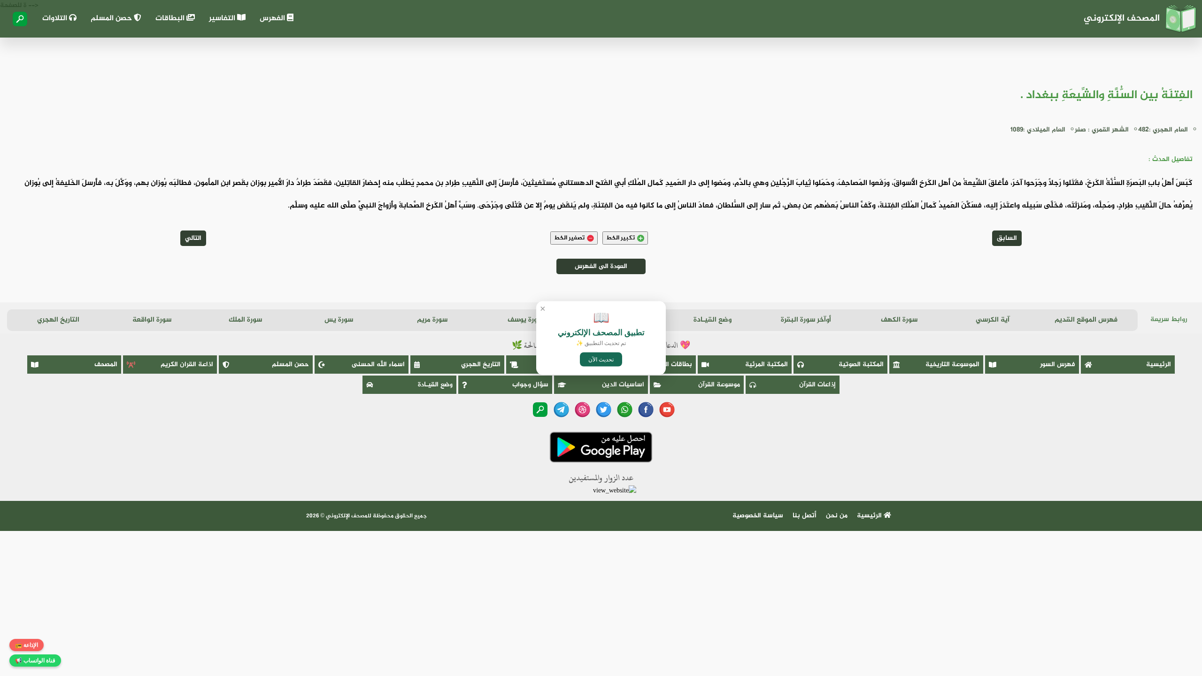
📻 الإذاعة (26, 645)
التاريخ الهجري (58, 320)
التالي (193, 238)
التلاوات (55, 18)
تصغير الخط (569, 238)
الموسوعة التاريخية (952, 364)
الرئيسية (1158, 364)
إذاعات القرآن (817, 384)
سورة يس (338, 320)
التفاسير (223, 18)
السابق (1007, 238)
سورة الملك (245, 320)
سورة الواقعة (151, 320)
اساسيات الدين (623, 384)
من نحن (837, 515)
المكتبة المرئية (766, 364)
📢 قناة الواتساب (35, 660)
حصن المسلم (112, 18)
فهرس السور (1057, 364)
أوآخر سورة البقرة (806, 320)
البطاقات (170, 18)
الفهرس (273, 18)
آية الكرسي (992, 320)
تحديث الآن (601, 359)
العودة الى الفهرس (601, 266)
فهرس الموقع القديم (1086, 320)
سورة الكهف (899, 320)
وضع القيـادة (712, 320)
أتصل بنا (805, 515)
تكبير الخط (620, 238)
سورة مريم (432, 320)
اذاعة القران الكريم (187, 364)
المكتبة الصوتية (861, 364)
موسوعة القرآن (719, 384)
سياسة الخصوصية (757, 515)
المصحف (105, 364)
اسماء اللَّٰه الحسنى (378, 364)
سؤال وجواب (530, 384)
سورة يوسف (525, 320)
